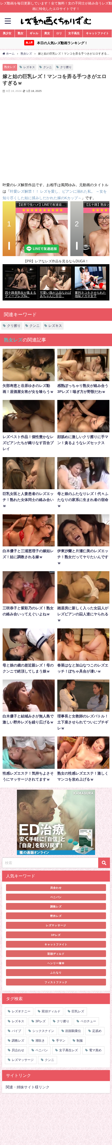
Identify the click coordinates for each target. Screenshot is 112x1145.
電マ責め (95, 1050)
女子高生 (74, 33)
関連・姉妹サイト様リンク (27, 1087)
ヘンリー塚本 (56, 963)
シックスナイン (43, 1030)
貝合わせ (56, 887)
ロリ (59, 33)
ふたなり (56, 972)
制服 (80, 1040)
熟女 (20, 33)
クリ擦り (66, 67)
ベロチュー (88, 1021)
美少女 (7, 33)
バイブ (16, 1030)
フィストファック (56, 982)
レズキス (29, 67)
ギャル (34, 33)
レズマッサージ (56, 925)
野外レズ (56, 915)
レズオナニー (21, 1011)
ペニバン (56, 897)
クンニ (47, 67)
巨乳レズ (78, 1011)
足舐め (97, 1030)
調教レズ (56, 906)
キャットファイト (97, 33)
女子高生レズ (68, 1050)
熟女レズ (10, 66)
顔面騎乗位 (73, 1030)
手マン (60, 1040)
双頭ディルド (56, 953)
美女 (47, 33)
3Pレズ (56, 935)
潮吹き (40, 1040)
